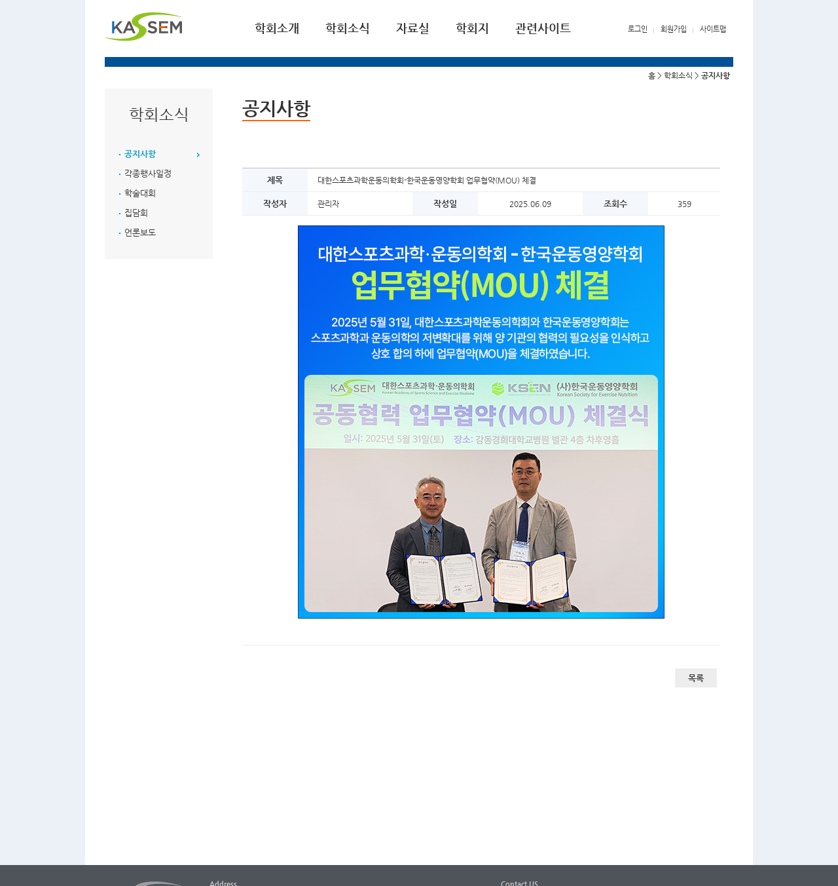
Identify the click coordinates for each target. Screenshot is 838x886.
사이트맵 (713, 29)
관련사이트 (543, 28)
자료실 (412, 28)
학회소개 (277, 28)
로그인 (637, 29)
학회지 (472, 28)
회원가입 (674, 29)
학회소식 (347, 28)
